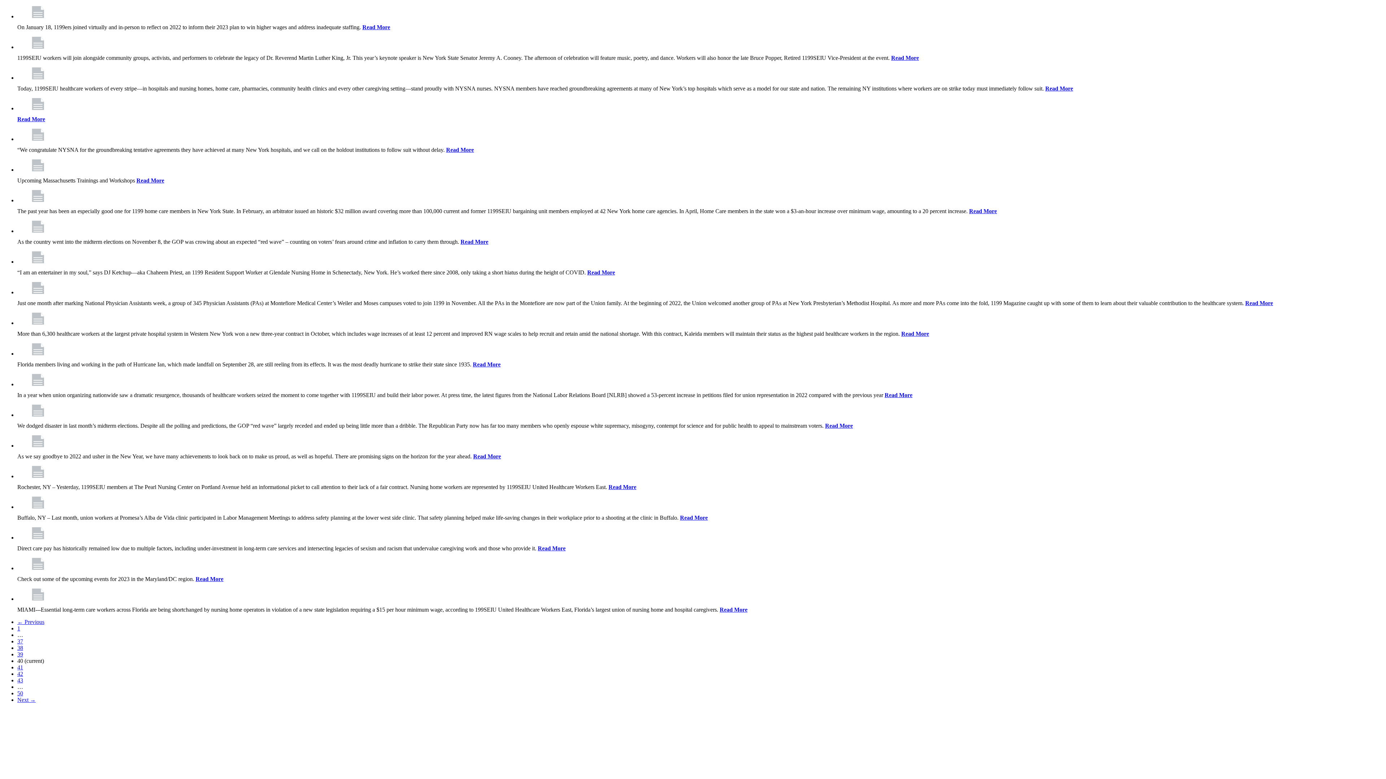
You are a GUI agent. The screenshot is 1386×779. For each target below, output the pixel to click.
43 (20, 680)
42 (20, 674)
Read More (376, 27)
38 (20, 648)
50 (20, 693)
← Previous (30, 622)
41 (20, 667)
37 (20, 641)
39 (20, 654)
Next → (26, 700)
